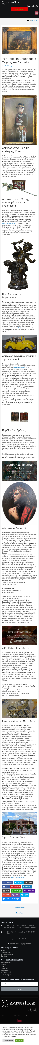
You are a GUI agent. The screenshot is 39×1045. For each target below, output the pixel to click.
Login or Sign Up (33, 6)
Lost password (6, 972)
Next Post (19, 913)
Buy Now (4, 956)
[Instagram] (35, 1010)
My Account (5, 970)
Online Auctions (6, 952)
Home (3, 950)
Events (4, 66)
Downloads (4, 968)
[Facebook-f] (30, 1010)
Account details (6, 963)
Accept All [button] (19, 1040)
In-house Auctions (7, 954)
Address (3, 964)
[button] (19, 9)
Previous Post (20, 907)
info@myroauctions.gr (24, 328)
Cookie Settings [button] (8, 1040)
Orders (3, 966)
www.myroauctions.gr (9, 223)
